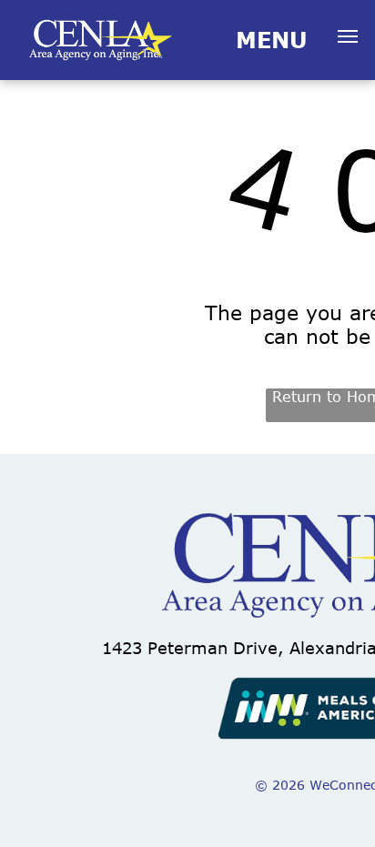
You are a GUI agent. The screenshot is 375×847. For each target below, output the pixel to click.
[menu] (347, 36)
